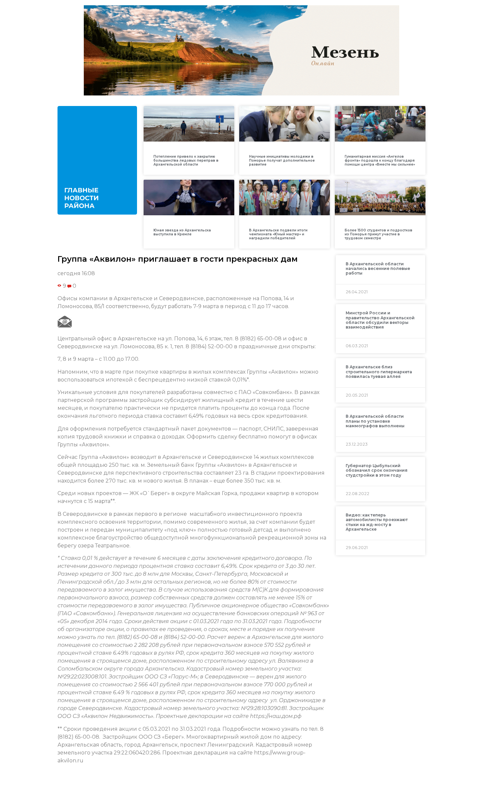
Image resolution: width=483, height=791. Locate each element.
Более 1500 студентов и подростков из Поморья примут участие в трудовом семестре (378, 234)
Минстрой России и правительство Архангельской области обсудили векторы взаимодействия (380, 320)
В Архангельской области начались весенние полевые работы (378, 268)
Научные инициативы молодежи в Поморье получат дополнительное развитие (282, 160)
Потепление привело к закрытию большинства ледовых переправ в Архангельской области (185, 160)
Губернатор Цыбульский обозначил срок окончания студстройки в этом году (376, 470)
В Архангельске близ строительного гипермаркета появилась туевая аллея (379, 371)
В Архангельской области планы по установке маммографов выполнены (375, 421)
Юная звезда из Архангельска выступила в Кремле (182, 232)
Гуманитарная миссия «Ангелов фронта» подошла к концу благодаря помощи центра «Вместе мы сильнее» (380, 160)
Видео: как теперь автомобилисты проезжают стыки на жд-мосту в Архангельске (377, 522)
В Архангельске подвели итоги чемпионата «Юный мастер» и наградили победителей (278, 234)
